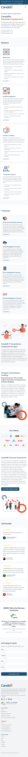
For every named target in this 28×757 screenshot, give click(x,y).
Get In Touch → (7, 31)
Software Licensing (5, 715)
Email (2, 661)
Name (2, 649)
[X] (6, 699)
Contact (3, 742)
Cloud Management (5, 726)
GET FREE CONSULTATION (10, 489)
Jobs (2, 738)
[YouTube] (11, 699)
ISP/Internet (3, 711)
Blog (2, 740)
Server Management (5, 728)
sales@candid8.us (7, 1)
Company (3, 655)
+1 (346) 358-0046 (18, 1)
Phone (2, 667)
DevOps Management (6, 730)
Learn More (6, 81)
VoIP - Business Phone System (8, 717)
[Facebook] (2, 699)
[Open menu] (25, 6)
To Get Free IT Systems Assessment (12, 3)
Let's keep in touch (14, 674)
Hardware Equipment (6, 713)
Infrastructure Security (6, 724)
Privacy (2, 744)
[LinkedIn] (8, 699)
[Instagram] (4, 699)
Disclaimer (3, 746)
